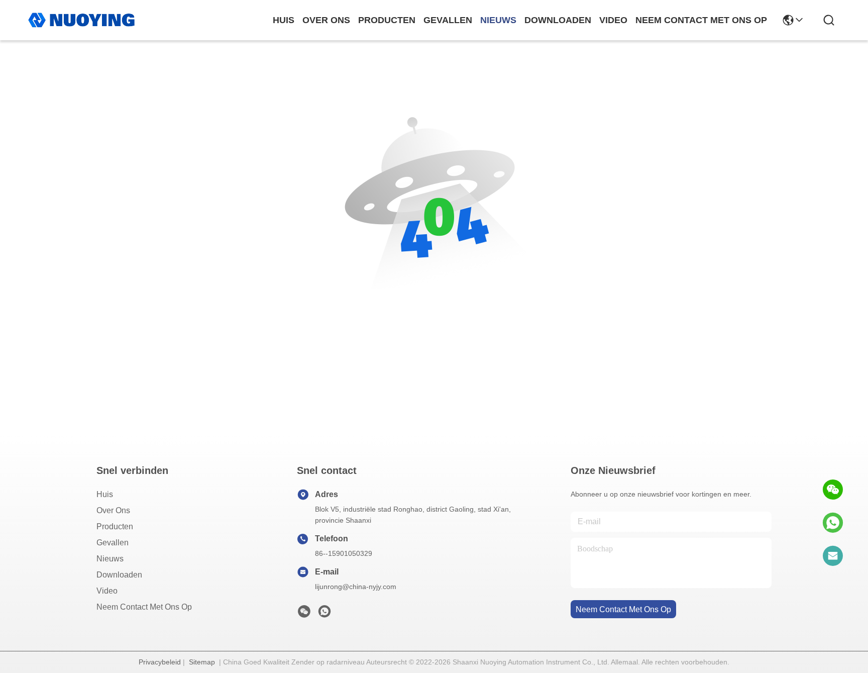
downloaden (557, 20)
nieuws (498, 20)
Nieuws (110, 558)
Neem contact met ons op (144, 607)
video (613, 20)
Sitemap (202, 662)
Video (107, 591)
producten (386, 20)
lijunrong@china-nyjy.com (355, 587)
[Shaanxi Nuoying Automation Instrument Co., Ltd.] (81, 20)
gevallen (447, 20)
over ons (326, 20)
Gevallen (112, 542)
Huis (283, 20)
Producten (114, 526)
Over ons (113, 510)
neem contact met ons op (701, 20)
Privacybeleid (160, 662)
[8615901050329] (832, 522)
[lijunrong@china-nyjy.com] (832, 555)
